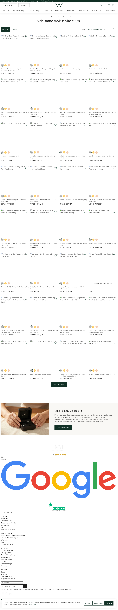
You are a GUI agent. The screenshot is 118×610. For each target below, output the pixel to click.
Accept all (109, 603)
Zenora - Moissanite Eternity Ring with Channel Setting (73, 244)
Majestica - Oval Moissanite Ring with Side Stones (42, 288)
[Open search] (101, 5)
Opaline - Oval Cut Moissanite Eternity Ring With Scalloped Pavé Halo (101, 331)
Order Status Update (8, 523)
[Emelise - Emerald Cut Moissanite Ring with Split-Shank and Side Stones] (74, 354)
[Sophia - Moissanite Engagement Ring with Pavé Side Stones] (44, 49)
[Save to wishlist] (105, 5)
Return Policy (5, 519)
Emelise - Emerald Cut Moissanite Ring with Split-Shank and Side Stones (72, 375)
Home (47, 17)
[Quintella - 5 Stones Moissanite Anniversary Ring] (44, 136)
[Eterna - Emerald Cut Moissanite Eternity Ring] (74, 179)
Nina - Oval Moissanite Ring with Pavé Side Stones (72, 113)
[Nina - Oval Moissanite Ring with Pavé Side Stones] (74, 92)
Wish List (4, 574)
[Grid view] (114, 29)
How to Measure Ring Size (10, 538)
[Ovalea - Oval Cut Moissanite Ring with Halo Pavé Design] (44, 179)
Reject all (87, 603)
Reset (15, 29)
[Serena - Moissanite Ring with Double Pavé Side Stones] (15, 179)
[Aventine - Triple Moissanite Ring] (15, 136)
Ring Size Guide (6, 533)
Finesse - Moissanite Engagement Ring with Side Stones (43, 113)
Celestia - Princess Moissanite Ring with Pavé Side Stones (73, 157)
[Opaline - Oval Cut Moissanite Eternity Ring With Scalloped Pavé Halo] (103, 310)
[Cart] (113, 5)
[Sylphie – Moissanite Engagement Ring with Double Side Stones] (74, 310)
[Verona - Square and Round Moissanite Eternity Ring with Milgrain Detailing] (15, 310)
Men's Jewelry (82, 11)
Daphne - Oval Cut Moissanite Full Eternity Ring (15, 287)
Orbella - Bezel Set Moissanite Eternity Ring (101, 374)
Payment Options (7, 559)
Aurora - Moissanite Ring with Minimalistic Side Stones (15, 113)
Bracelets (70, 11)
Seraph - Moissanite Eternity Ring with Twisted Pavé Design (44, 331)
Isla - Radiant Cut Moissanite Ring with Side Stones (13, 375)
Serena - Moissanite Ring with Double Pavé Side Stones (13, 200)
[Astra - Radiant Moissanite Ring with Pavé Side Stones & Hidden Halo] (103, 92)
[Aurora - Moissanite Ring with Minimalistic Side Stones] (15, 92)
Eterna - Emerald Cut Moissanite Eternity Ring (73, 199)
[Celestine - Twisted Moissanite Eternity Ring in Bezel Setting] (44, 223)
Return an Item (6, 521)
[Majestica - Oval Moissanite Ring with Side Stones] (44, 267)
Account (4, 570)
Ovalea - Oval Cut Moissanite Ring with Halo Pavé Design (43, 200)
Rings (5, 11)
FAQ (2, 527)
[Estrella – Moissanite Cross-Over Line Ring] (103, 136)
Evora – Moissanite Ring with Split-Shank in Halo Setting (13, 244)
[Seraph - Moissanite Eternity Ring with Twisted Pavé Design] (44, 310)
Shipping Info (6, 516)
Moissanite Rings (56, 17)
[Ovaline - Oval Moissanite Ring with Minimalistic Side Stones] (15, 49)
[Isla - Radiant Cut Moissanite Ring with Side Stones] (15, 354)
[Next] (116, 1)
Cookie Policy (5, 557)
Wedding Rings (35, 11)
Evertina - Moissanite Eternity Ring (70, 69)
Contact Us (5, 525)
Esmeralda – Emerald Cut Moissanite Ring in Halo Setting (102, 200)
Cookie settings (6, 564)
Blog (2, 542)
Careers (4, 561)
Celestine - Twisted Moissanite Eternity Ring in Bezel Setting (43, 244)
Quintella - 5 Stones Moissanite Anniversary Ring (43, 157)
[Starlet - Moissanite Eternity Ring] (103, 49)
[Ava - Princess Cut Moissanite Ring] (44, 354)
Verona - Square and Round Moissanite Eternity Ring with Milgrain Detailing (12, 331)
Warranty (4, 540)
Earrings (47, 11)
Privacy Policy (6, 553)
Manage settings (98, 603)
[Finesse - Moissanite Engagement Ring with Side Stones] (44, 92)
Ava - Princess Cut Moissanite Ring (40, 374)
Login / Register (6, 576)
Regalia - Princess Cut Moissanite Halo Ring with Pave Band (72, 288)
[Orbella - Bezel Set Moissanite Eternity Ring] (103, 354)
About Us (4, 548)
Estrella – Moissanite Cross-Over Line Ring (101, 156)
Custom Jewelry (110, 11)
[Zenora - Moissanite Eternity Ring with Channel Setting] (74, 223)
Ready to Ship (96, 11)
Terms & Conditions (8, 555)
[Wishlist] (26, 37)
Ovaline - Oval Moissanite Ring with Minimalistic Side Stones (11, 70)
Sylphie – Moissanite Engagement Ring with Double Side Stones (72, 331)
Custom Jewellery (7, 550)
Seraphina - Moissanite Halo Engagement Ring (102, 243)
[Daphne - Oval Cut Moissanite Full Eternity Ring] (15, 267)
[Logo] (59, 5)
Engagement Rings (18, 11)
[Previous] (116, 0)
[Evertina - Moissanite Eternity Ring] (74, 49)
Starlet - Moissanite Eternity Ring (98, 69)
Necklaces (58, 11)
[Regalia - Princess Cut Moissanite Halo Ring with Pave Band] (74, 267)
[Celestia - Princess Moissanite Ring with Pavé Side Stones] (74, 136)
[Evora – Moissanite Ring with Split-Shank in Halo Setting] (15, 223)
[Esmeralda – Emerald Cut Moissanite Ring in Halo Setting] (103, 179)
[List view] (109, 29)
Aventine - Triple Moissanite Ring (10, 156)
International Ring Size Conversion (13, 536)
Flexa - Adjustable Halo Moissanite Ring (100, 283)
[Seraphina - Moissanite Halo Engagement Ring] (103, 223)
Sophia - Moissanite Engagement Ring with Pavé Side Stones (42, 70)
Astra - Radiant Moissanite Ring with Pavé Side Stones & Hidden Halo (102, 113)
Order (3, 572)
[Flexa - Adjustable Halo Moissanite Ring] (103, 267)
